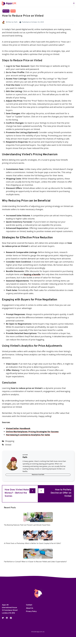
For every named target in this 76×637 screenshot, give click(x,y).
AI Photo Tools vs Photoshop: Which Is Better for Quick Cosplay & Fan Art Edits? (32, 544)
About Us (29, 608)
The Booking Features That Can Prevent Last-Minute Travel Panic (27, 525)
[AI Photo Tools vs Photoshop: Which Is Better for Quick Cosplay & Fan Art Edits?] (38, 538)
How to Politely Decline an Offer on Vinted (61, 493)
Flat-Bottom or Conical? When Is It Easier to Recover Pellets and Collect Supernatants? (35, 562)
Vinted (13, 11)
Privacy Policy (31, 611)
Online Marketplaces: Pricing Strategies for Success (32, 431)
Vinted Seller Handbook (18, 428)
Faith (15, 22)
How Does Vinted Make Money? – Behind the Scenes (17, 493)
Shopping (6, 11)
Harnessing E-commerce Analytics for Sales (28, 434)
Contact (29, 605)
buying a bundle (32, 274)
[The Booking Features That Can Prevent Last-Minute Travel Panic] (38, 520)
